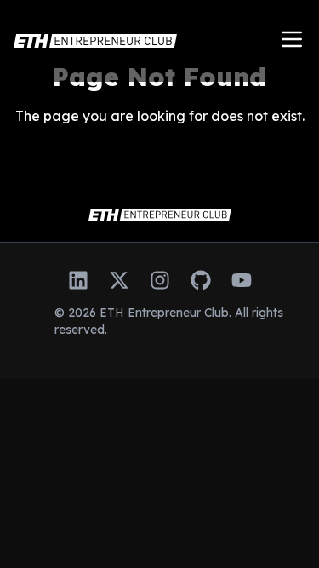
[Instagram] (160, 280)
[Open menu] (291, 39)
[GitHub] (201, 280)
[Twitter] (119, 280)
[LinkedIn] (78, 280)
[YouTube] (241, 280)
